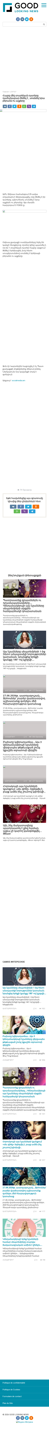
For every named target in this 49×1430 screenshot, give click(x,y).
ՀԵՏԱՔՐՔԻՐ (8, 1060)
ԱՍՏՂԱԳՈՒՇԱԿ (9, 1008)
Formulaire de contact (12, 1396)
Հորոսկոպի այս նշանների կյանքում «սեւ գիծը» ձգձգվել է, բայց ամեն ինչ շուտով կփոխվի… (24, 789)
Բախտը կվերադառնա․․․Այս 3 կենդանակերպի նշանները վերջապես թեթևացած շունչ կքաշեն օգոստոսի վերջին (22, 746)
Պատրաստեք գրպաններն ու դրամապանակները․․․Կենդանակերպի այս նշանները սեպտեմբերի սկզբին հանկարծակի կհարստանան (23, 606)
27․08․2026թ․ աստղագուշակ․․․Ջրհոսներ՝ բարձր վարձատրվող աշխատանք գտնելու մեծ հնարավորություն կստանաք (24, 699)
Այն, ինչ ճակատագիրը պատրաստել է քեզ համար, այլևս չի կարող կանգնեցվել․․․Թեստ (22, 829)
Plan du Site (8, 1403)
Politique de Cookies (11, 1389)
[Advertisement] (24, 58)
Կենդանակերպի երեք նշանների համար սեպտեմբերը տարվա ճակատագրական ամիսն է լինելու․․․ (22, 1242)
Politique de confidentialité (14, 1383)
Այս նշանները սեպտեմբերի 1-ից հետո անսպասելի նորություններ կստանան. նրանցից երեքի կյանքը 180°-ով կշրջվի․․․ (24, 655)
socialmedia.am (18, 380)
